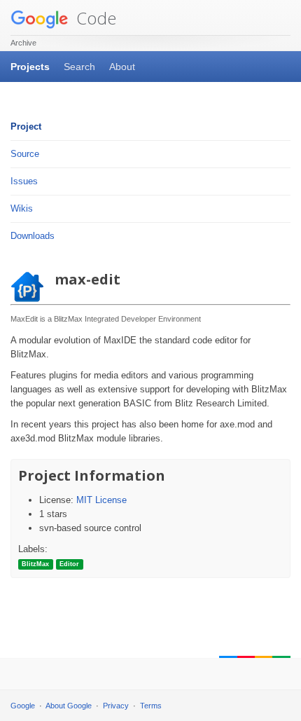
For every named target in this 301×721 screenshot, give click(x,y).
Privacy (116, 705)
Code (94, 17)
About (122, 66)
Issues (24, 181)
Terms (151, 705)
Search (79, 66)
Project (25, 126)
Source (24, 154)
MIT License (101, 500)
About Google (69, 705)
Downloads (32, 236)
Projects (30, 66)
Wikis (21, 208)
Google (22, 705)
